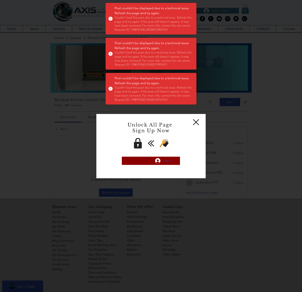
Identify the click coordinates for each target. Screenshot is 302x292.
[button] (196, 122)
